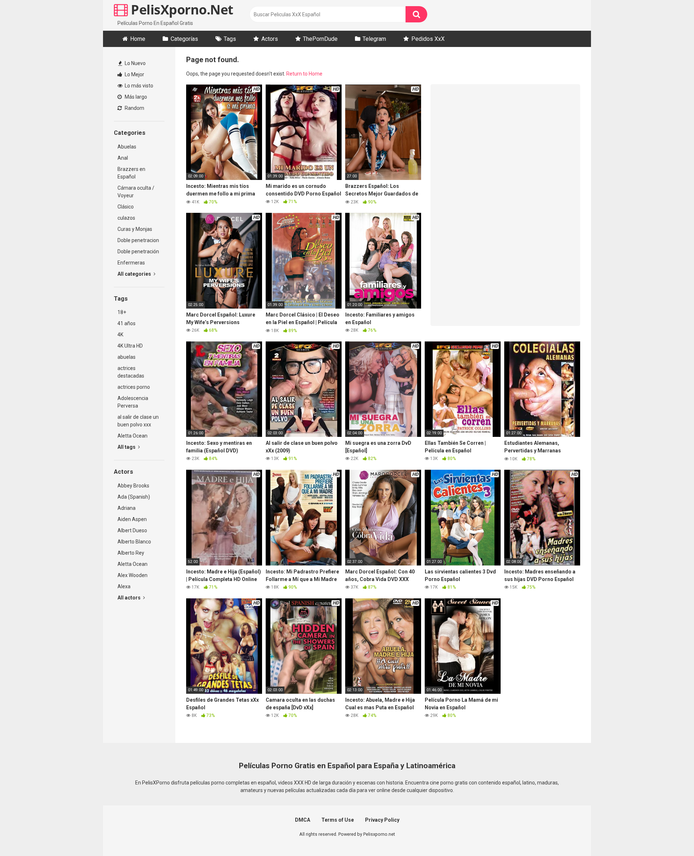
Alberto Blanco (134, 542)
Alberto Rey (130, 553)
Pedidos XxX (428, 38)
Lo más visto (138, 86)
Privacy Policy (382, 820)
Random (134, 108)
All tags (127, 447)
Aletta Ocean (132, 436)
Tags (230, 38)
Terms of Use (337, 820)
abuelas (126, 357)
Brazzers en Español (131, 173)
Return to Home (304, 74)
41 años (126, 323)
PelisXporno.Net (181, 9)
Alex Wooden (132, 575)
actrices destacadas (130, 372)
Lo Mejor (134, 74)
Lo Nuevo (135, 63)
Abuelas (126, 147)
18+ (121, 312)
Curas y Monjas (134, 229)
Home (137, 38)
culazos (126, 218)
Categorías (184, 38)
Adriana (126, 508)
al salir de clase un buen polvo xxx (138, 420)
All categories (134, 274)
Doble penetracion (138, 240)
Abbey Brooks (133, 486)
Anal (122, 158)
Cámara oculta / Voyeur (135, 191)
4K (120, 334)
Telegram (374, 38)
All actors (129, 598)
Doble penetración (138, 251)
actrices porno (133, 387)
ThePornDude (320, 38)
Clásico (125, 207)
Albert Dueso (132, 530)
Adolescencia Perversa (132, 402)
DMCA (302, 820)
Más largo (135, 97)
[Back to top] (670, 834)
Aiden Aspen (132, 519)
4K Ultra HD (130, 346)
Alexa (123, 586)
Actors (269, 38)
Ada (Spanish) (133, 497)
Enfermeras (131, 263)
